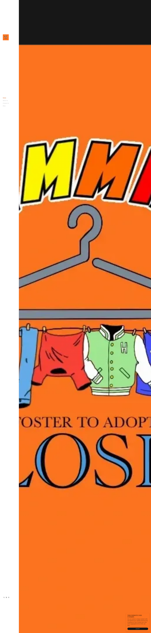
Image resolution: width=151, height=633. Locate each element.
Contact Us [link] (6, 103)
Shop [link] (4, 106)
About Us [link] (5, 100)
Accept (138, 628)
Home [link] (4, 98)
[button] (9, 597)
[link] (6, 37)
